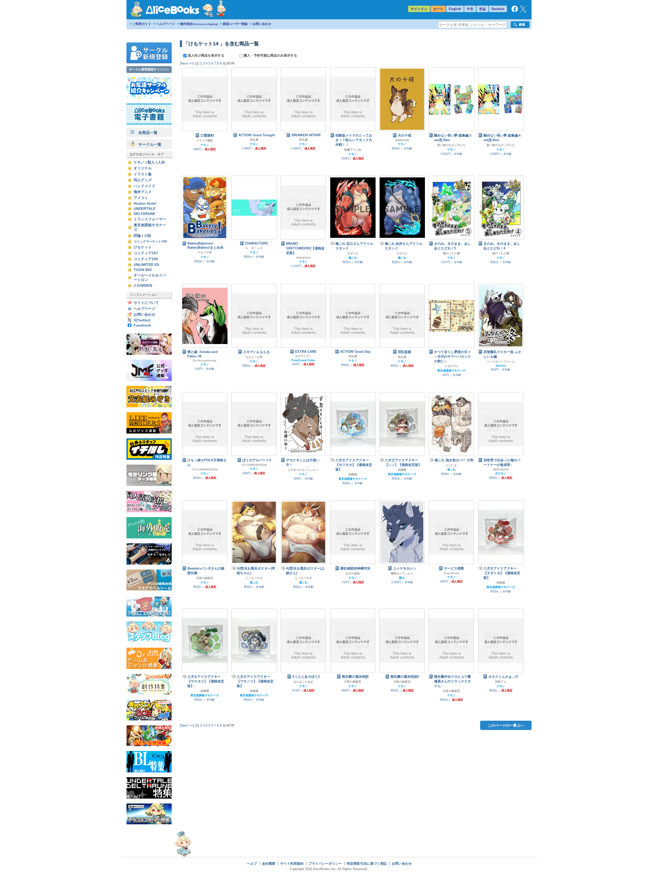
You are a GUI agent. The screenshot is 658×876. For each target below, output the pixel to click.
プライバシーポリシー (325, 863)
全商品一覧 (146, 132)
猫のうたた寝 (451, 253)
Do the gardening (204, 360)
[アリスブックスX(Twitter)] (523, 11)
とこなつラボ (253, 578)
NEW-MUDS (501, 469)
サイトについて (146, 303)
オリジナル (143, 168)
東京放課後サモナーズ (451, 370)
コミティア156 (146, 259)
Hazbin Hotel (145, 203)
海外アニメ (143, 192)
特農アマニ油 (352, 149)
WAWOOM (402, 140)
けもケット (143, 247)
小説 (147, 236)
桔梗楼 (353, 474)
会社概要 (268, 863)
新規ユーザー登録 (235, 24)
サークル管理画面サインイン (149, 69)
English (455, 9)
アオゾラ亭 (205, 252)
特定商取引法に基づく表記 (367, 863)
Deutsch (497, 9)
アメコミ (141, 198)
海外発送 (199, 24)
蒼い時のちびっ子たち (451, 145)
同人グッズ (143, 180)
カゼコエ (352, 253)
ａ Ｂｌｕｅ (253, 247)
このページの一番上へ (506, 725)
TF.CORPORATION (204, 469)
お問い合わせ (262, 24)
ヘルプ (252, 863)
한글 (482, 9)
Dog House (451, 573)
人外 (161, 162)
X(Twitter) (142, 320)
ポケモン (500, 473)
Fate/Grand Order (303, 360)
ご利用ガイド (142, 24)
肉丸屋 (254, 139)
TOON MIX (143, 270)
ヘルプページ (165, 24)
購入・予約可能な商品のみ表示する (270, 55)
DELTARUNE (144, 214)
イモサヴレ (451, 366)
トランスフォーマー (150, 219)
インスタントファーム (501, 361)
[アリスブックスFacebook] (514, 11)
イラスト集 (143, 174)
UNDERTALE (145, 209)
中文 (470, 9)
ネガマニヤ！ (303, 356)
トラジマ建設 (204, 140)
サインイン (419, 9)
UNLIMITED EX (146, 265)
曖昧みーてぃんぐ (402, 573)
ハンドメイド (144, 186)
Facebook (142, 325)
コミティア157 (146, 253)
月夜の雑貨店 (204, 578)
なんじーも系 (253, 356)
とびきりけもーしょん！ (303, 469)
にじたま (451, 465)
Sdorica (501, 365)
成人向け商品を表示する (206, 55)
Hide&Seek (303, 257)
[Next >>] (187, 63)
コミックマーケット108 (150, 241)
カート (438, 9)
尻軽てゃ (500, 681)
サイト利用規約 (292, 863)
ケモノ (139, 162)
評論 (137, 236)
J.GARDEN (143, 285)
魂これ (353, 257)
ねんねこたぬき (303, 681)
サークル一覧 (147, 144)
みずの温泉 (353, 573)
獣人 (151, 162)
